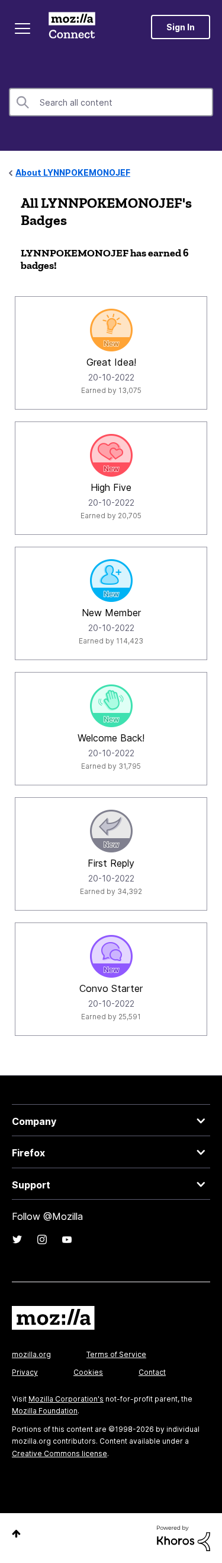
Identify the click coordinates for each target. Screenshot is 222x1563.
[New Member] (111, 580)
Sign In (180, 27)
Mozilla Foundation (45, 1410)
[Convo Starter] (111, 956)
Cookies (88, 1372)
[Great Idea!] (111, 330)
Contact (152, 1372)
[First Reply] (111, 831)
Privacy (25, 1372)
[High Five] (111, 455)
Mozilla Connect (72, 27)
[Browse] (22, 28)
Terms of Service (116, 1354)
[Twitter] (17, 1239)
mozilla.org (31, 1354)
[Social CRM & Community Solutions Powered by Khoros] (183, 1538)
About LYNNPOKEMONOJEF (72, 172)
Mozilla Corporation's (66, 1398)
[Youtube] (67, 1239)
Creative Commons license (59, 1453)
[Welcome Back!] (111, 705)
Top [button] (16, 1534)
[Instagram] (42, 1239)
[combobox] (111, 102)
